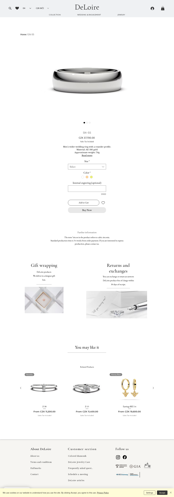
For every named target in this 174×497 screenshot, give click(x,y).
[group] (87, 398)
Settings (149, 492)
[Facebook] (124, 457)
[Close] (170, 492)
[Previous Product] (20, 388)
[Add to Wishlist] (103, 203)
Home (23, 34)
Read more (87, 155)
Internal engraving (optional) (87, 182)
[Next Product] (153, 388)
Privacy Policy (103, 492)
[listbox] (42, 8)
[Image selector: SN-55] (84, 122)
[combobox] (87, 166)
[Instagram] (118, 457)
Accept (162, 492)
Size (87, 161)
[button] (10, 8)
